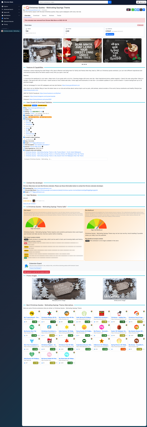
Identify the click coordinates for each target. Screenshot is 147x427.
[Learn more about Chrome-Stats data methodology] (42, 146)
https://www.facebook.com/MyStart (50, 93)
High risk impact (33, 117)
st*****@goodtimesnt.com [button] (37, 143)
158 (30, 110)
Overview (27, 15)
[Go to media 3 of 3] (86, 64)
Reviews (51, 15)
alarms (27, 120)
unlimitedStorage (30, 133)
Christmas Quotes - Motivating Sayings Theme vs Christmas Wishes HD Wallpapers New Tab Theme (55, 154)
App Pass (6, 18)
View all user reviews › (29, 203)
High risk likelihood (45, 117)
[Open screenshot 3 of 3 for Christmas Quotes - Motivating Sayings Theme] (122, 50)
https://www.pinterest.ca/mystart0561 (40, 99)
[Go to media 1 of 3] (82, 64)
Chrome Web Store (35, 146)
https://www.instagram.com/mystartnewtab (42, 96)
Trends (59, 15)
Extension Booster (9, 21)
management (29, 124)
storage (28, 128)
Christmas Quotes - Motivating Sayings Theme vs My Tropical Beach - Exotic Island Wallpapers (53, 152)
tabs (27, 130)
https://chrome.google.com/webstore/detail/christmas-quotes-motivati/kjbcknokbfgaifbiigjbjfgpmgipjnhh (67, 190)
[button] (141, 2)
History (6, 28)
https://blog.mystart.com (31, 90)
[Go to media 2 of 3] (84, 64)
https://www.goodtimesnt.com (32, 10)
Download (36, 15)
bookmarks (28, 122)
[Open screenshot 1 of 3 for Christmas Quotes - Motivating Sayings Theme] (42, 50)
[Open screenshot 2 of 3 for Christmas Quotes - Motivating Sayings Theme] (82, 50)
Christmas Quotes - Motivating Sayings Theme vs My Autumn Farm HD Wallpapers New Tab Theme (54, 155)
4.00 (36, 111)
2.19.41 (32, 113)
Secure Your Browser (35, 268)
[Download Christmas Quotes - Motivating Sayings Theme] (124, 31)
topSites (28, 132)
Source (44, 15)
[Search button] (109, 2)
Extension (44, 10)
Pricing (6, 24)
